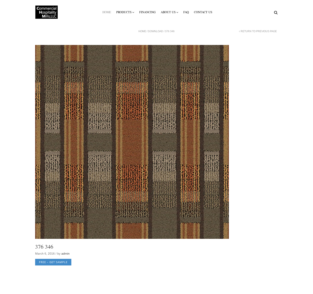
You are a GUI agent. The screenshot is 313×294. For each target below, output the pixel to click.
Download (155, 31)
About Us (168, 12)
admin (65, 253)
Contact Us (203, 12)
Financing (147, 12)
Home (106, 12)
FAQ (186, 12)
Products (124, 12)
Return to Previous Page (259, 31)
